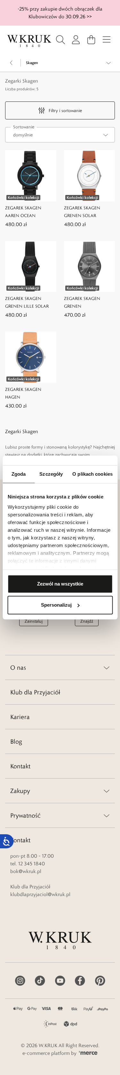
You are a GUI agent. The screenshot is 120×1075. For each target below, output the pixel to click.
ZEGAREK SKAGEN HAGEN (23, 393)
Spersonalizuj (56, 605)
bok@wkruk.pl (25, 871)
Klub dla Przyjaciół (35, 692)
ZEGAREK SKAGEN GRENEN (82, 302)
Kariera (20, 717)
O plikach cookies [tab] (92, 474)
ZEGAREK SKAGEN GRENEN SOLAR (82, 211)
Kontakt (20, 766)
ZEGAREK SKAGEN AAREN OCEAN (23, 211)
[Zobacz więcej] (108, 63)
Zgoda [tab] (19, 474)
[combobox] (60, 134)
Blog (16, 741)
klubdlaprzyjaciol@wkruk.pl (40, 894)
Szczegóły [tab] (51, 474)
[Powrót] (11, 63)
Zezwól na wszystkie (60, 583)
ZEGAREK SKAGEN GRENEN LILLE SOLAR (27, 302)
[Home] (29, 41)
